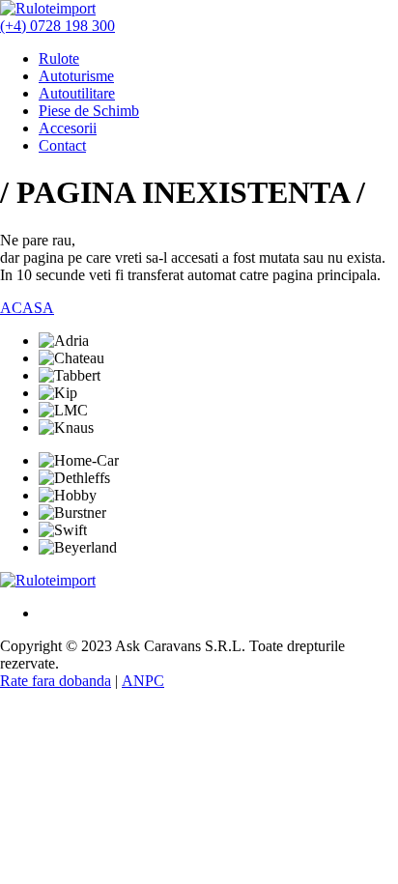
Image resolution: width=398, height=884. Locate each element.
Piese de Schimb (89, 110)
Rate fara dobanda (55, 680)
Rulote (59, 58)
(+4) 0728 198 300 (57, 25)
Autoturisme (76, 76)
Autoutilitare (77, 93)
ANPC (143, 680)
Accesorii (68, 128)
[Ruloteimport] (48, 580)
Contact (62, 145)
